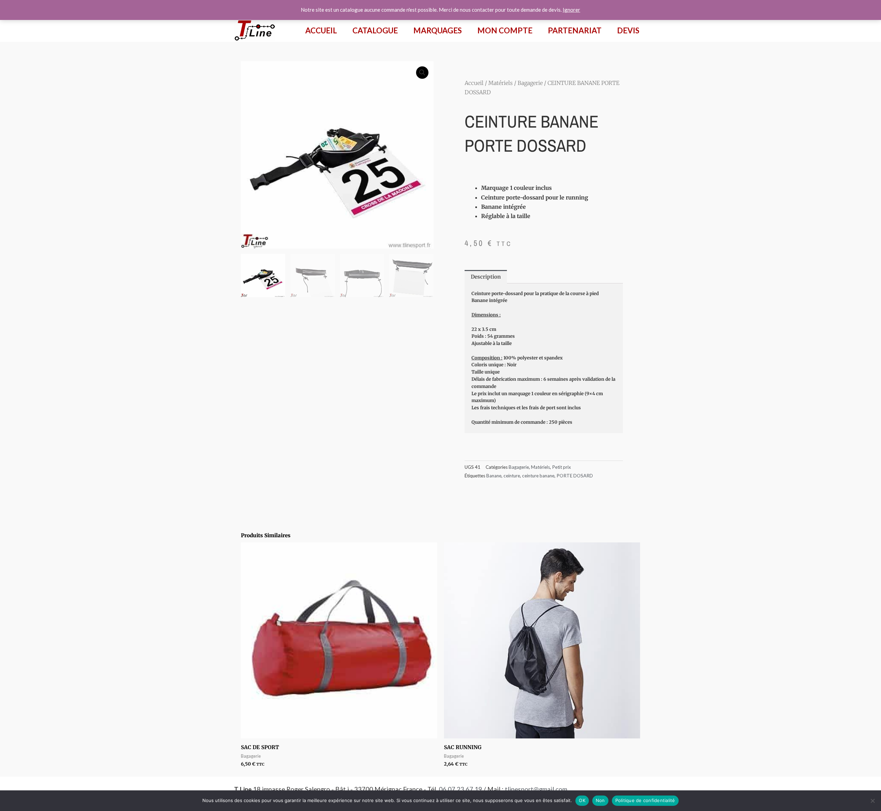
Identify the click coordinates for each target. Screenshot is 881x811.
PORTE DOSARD (574, 475)
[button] (422, 72)
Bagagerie (530, 82)
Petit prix (561, 467)
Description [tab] (486, 276)
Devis (628, 30)
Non (600, 800)
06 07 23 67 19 (460, 789)
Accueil (321, 30)
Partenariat (575, 30)
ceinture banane (538, 475)
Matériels (500, 82)
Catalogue (375, 30)
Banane (493, 475)
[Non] (872, 800)
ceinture (511, 475)
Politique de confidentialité (645, 800)
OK (582, 800)
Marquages (437, 30)
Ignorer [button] (571, 10)
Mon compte (504, 30)
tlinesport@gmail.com (536, 789)
